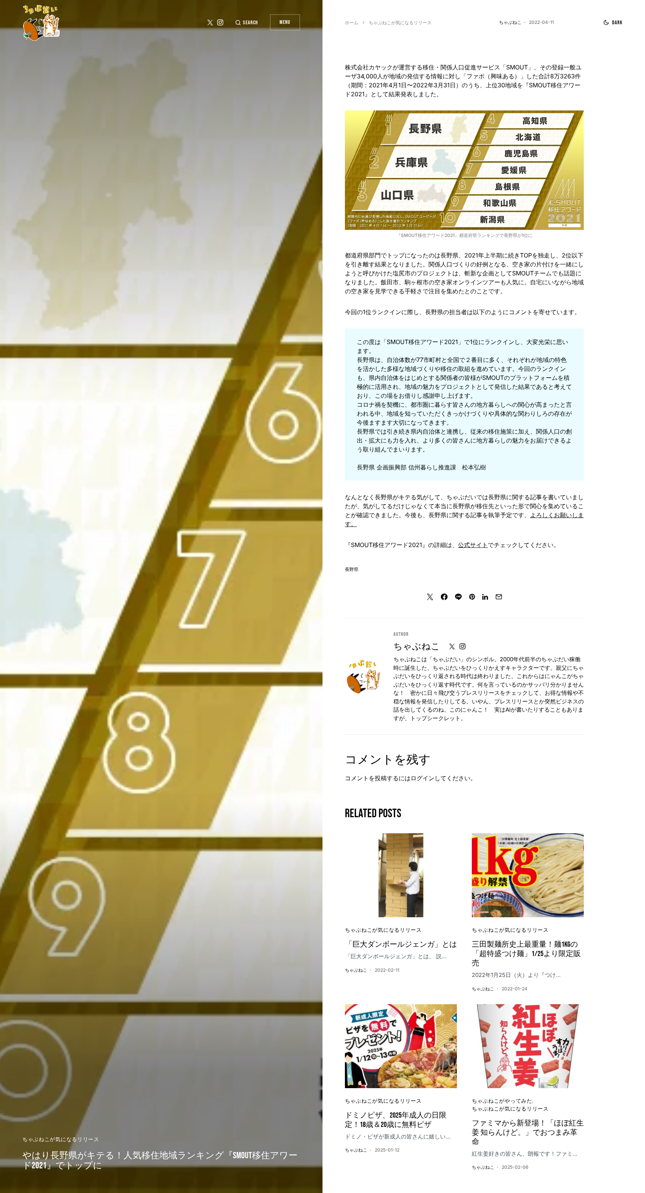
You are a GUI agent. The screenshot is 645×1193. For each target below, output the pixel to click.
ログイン (422, 778)
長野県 (351, 569)
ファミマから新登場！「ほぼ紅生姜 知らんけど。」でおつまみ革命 (528, 1132)
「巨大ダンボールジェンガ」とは (401, 944)
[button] (246, 22)
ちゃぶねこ (416, 646)
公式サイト (473, 545)
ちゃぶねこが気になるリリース (60, 1139)
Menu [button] (285, 22)
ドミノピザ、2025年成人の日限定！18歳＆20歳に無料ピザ (395, 1120)
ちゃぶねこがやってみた (502, 1101)
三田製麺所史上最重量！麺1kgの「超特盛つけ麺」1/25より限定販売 (526, 954)
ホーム (351, 22)
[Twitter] (210, 22)
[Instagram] (220, 22)
